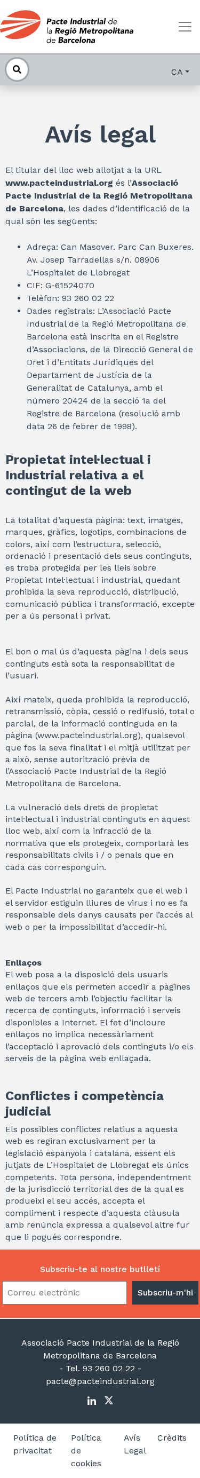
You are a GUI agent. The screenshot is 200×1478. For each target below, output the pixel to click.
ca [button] (177, 72)
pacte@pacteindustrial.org (100, 1381)
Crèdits (172, 1438)
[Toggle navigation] (185, 26)
